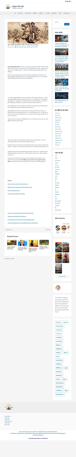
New (56, 155)
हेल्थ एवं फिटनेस (28, 13)
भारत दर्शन (48, 13)
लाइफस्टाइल (54, 13)
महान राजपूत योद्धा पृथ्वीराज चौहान (14, 190)
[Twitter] (67, 1)
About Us (29, 431)
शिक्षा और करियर (58, 201)
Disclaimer (54, 431)
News (56, 158)
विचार (56, 198)
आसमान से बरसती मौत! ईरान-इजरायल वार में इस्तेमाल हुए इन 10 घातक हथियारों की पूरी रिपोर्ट (62, 45)
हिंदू (59, 13)
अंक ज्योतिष (57, 167)
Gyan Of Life (18, 6)
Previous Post (8, 229)
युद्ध (55, 189)
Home (20, 431)
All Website (13, 433)
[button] (22, 13)
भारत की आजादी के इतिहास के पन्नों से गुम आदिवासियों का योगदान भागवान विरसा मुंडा (23, 223)
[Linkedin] (69, 1)
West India (7, 424)
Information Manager (38, 435)
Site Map (24, 431)
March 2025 (57, 126)
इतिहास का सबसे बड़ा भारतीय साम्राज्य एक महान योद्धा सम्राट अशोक (20, 187)
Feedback (41, 431)
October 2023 (58, 133)
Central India (7, 416)
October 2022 (58, 138)
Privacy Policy (47, 431)
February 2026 (58, 117)
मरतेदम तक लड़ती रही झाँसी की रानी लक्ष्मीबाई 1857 (17, 216)
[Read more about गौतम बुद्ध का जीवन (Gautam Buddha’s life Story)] (44, 242)
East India (7, 418)
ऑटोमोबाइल (57, 174)
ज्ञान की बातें (20, 13)
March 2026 (57, 115)
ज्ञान (55, 180)
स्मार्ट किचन (57, 205)
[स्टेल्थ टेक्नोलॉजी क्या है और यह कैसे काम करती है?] (61, 95)
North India (7, 419)
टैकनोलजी (57, 185)
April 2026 (57, 113)
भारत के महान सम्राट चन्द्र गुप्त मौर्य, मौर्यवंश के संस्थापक (18, 184)
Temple (56, 162)
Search (56, 22)
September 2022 (58, 140)
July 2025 (57, 122)
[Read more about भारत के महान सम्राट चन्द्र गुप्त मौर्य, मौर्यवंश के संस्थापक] (22, 242)
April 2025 (57, 124)
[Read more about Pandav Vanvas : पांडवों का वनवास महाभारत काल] (12, 242)
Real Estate (57, 160)
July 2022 (57, 144)
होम (15, 13)
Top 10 (56, 165)
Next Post (48, 229)
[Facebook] (65, 1)
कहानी (31, 47)
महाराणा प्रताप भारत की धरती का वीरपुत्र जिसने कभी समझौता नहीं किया (21, 213)
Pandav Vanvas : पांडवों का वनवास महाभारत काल (11, 248)
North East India (8, 421)
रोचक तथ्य (57, 192)
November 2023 (58, 131)
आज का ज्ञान (57, 169)
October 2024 (58, 129)
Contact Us (35, 431)
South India (7, 423)
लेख (55, 196)
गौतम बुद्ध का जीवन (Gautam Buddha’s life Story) (44, 248)
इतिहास (28, 47)
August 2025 (58, 120)
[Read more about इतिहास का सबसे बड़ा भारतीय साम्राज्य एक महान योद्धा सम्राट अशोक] (33, 243)
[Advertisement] (28, 58)
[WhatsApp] (70, 1)
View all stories (66, 223)
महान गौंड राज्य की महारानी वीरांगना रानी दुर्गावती (16, 193)
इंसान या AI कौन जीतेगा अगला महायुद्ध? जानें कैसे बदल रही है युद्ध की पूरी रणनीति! (62, 89)
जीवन (56, 178)
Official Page (66, 13)
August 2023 (58, 135)
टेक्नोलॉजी (41, 13)
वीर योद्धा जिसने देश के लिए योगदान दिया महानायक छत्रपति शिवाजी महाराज (21, 219)
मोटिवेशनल (35, 13)
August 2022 (58, 142)
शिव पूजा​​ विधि (57, 203)
